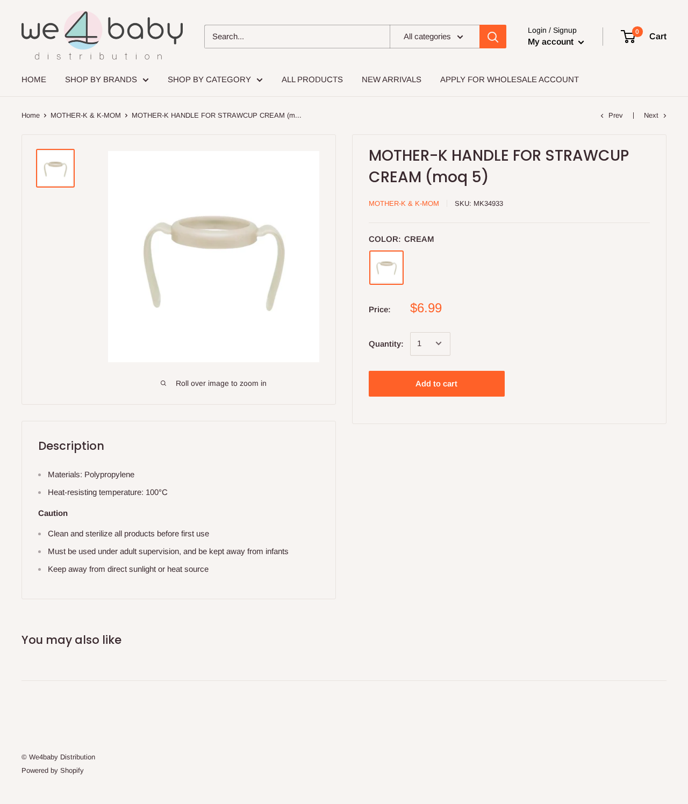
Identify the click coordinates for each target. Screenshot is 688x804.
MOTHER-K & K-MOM (86, 115)
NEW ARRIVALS (391, 79)
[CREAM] (386, 267)
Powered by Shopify (53, 770)
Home (31, 115)
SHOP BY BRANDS (101, 79)
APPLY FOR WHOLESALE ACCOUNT (509, 79)
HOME (34, 79)
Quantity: (386, 343)
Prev (615, 115)
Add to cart (436, 382)
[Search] (492, 36)
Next (651, 115)
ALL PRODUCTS (312, 79)
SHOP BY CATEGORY (209, 79)
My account (552, 41)
